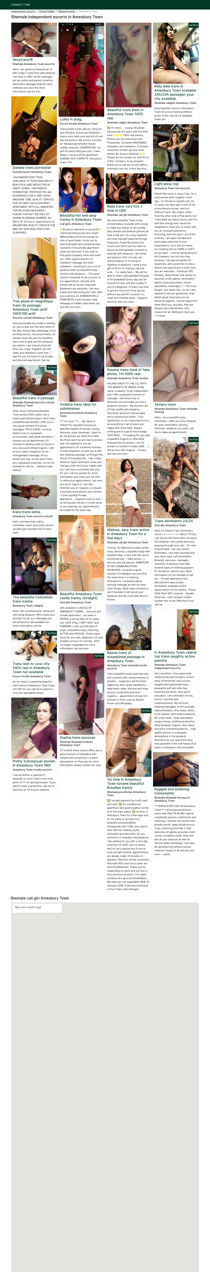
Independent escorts (23, 11)
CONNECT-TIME (20, 4)
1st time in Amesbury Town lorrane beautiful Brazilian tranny (125, 783)
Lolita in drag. (71, 119)
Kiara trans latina (26, 512)
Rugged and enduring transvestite (171, 791)
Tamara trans (165, 404)
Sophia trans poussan (77, 737)
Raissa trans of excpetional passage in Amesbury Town (126, 657)
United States (47, 11)
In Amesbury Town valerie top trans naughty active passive (175, 656)
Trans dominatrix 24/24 (173, 521)
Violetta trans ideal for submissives (78, 406)
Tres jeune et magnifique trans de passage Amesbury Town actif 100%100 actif (33, 307)
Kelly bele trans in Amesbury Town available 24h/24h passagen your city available (175, 92)
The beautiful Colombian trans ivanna (33, 599)
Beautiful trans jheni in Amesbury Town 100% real (125, 114)
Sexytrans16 (23, 60)
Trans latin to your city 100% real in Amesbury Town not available (31, 668)
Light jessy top (166, 184)
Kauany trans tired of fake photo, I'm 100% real (128, 372)
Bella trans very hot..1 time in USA (124, 208)
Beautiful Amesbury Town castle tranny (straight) (81, 596)
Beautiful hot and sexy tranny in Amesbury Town (81, 217)
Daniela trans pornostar (32, 167)
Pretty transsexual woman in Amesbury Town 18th (34, 763)
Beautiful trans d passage (33, 398)
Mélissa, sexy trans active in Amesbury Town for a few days (128, 534)
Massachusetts (66, 11)
